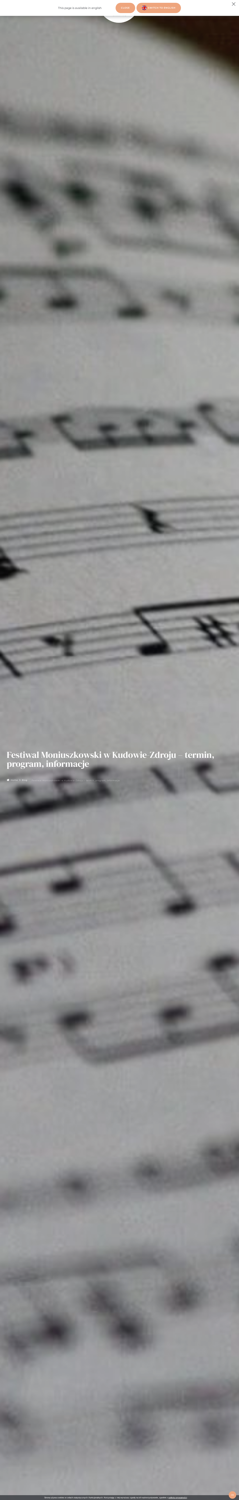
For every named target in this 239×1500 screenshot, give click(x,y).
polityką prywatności (177, 1497)
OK (232, 1495)
